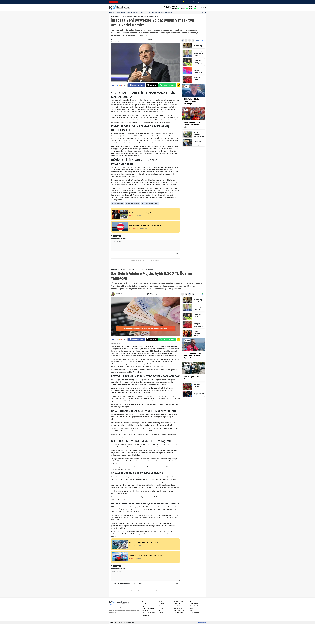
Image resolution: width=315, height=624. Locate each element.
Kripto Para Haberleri (148, 608)
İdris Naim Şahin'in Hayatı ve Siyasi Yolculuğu (191, 101)
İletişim (192, 608)
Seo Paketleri (146, 615)
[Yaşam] (193, 90)
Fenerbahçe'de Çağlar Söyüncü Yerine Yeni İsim (192, 124)
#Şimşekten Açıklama (132, 203)
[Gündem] (193, 344)
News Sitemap (194, 613)
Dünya (118, 12)
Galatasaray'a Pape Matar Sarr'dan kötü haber (197, 386)
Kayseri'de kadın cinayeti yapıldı (198, 46)
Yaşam (123, 12)
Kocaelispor (134, 12)
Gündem (111, 12)
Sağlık (141, 12)
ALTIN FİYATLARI (188, 2)
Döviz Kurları (178, 603)
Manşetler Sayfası (179, 601)
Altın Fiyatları (178, 606)
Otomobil (161, 12)
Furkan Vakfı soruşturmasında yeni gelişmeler (198, 143)
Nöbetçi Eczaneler (179, 613)
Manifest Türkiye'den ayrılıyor (197, 333)
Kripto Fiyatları (178, 608)
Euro (183, 6)
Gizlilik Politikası (195, 606)
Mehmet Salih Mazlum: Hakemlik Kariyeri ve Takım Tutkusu (199, 62)
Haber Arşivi (193, 610)
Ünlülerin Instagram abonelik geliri (198, 70)
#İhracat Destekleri (117, 203)
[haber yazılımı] (202, 622)
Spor (128, 12)
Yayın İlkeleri (194, 603)
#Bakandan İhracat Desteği (149, 203)
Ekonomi (154, 12)
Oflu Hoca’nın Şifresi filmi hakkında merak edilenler (198, 79)
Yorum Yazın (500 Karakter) (118, 238)
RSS (112, 622)
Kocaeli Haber (115, 16)
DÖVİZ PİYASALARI (177, 2)
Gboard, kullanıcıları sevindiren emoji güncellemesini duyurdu (198, 134)
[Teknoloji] (193, 368)
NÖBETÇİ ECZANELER (200, 2)
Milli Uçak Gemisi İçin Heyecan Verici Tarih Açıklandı (192, 355)
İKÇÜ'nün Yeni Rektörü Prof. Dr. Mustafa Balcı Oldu (198, 53)
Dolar (175, 6)
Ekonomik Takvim (179, 610)
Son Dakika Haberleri (148, 613)
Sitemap (160, 613)
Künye (192, 601)
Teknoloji (147, 12)
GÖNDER (177, 253)
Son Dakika (168, 12)
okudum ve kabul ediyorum (127, 253)
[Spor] (193, 113)
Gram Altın (193, 6)
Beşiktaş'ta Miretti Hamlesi (199, 394)
